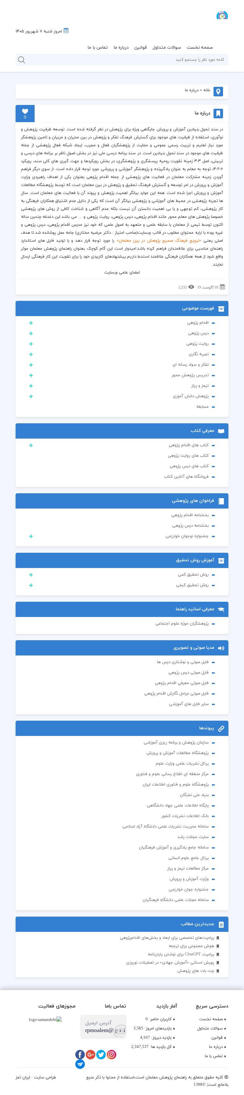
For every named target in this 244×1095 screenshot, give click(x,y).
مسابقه (202, 407)
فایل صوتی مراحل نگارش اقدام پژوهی (176, 694)
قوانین (140, 48)
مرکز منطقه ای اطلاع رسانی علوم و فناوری (172, 774)
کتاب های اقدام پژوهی (189, 445)
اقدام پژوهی (198, 323)
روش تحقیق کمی (193, 575)
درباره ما (121, 48)
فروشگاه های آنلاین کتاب (186, 477)
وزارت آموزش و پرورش (189, 879)
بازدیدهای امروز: (157, 1028)
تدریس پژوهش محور (190, 375)
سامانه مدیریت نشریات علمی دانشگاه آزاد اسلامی (165, 826)
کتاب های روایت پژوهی (188, 456)
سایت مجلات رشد (193, 837)
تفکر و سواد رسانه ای (191, 365)
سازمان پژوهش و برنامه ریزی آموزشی (176, 742)
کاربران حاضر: (160, 1019)
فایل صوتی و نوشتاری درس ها (183, 662)
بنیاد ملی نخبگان (194, 795)
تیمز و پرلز (200, 386)
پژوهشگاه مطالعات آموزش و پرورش (177, 753)
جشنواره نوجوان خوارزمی (187, 536)
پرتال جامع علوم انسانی (188, 858)
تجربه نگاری (199, 354)
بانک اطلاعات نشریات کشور (185, 816)
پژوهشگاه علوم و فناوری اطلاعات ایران (176, 784)
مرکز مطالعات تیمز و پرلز (188, 868)
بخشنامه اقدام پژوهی (190, 515)
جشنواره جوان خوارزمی (189, 889)
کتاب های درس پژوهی (189, 466)
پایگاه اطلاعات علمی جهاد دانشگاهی (178, 805)
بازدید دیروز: (161, 1038)
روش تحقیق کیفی (192, 585)
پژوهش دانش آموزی (191, 396)
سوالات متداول (166, 48)
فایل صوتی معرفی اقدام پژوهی (182, 683)
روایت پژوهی (197, 344)
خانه (206, 90)
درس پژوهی (198, 333)
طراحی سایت (45, 1077)
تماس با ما (97, 48)
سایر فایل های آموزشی (189, 704)
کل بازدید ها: (160, 1047)
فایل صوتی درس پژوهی (188, 673)
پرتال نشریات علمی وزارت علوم (182, 763)
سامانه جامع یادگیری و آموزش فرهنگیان (174, 847)
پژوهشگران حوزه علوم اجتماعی (182, 624)
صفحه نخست (200, 48)
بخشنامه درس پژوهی (190, 526)
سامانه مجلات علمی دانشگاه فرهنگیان (176, 900)
